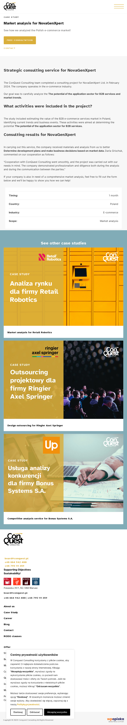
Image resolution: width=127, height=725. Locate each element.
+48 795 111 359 (14, 565)
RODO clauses (13, 636)
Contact (9, 48)
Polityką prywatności (28, 704)
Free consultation (20, 40)
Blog (6, 624)
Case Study (11, 612)
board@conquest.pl (16, 558)
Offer (7, 647)
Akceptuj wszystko (57, 712)
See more (108, 333)
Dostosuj (17, 712)
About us (9, 606)
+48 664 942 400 (16, 562)
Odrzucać (35, 712)
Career (8, 618)
